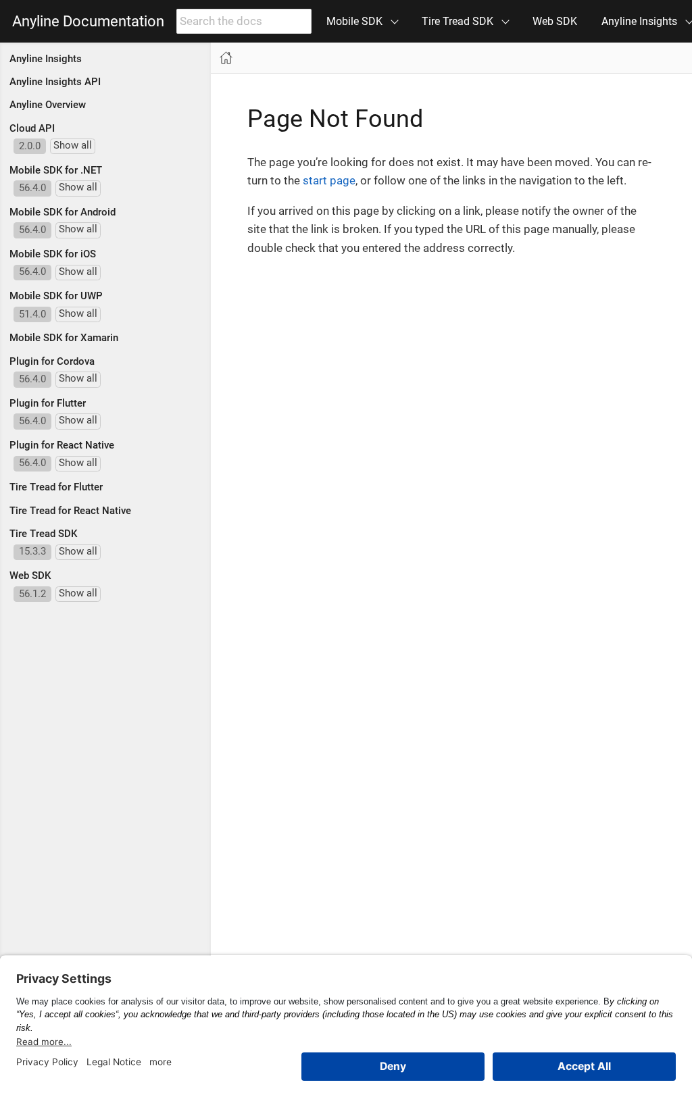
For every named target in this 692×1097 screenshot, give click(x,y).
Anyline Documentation (88, 21)
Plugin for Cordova (52, 361)
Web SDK (555, 21)
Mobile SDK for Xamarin (63, 338)
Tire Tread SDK (43, 534)
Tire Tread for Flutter (56, 487)
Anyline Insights (45, 59)
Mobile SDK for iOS (52, 254)
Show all (72, 145)
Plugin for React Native (61, 445)
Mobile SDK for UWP (56, 296)
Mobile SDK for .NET (55, 170)
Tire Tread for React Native (70, 511)
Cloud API (32, 128)
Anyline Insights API (55, 82)
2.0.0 (30, 146)
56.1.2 (32, 594)
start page (329, 180)
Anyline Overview (47, 105)
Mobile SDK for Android (62, 212)
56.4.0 (32, 188)
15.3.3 (32, 551)
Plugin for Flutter (47, 403)
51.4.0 (32, 314)
